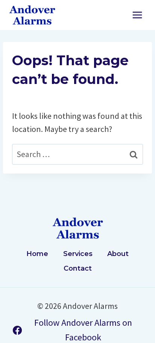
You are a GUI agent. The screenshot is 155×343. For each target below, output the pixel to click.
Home (37, 254)
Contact (78, 268)
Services (78, 254)
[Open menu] (137, 14)
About (118, 254)
